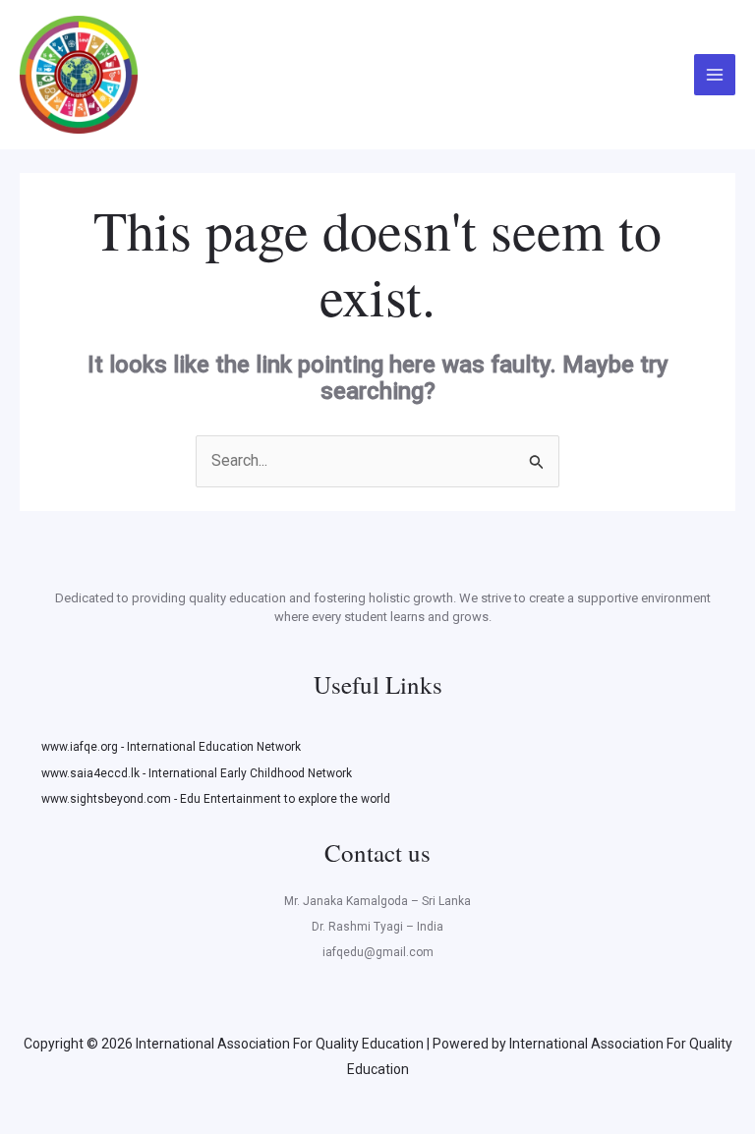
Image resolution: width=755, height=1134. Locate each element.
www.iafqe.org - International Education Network (171, 747)
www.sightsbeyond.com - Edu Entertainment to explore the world (215, 799)
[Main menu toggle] (714, 74)
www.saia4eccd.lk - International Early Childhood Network (196, 773)
